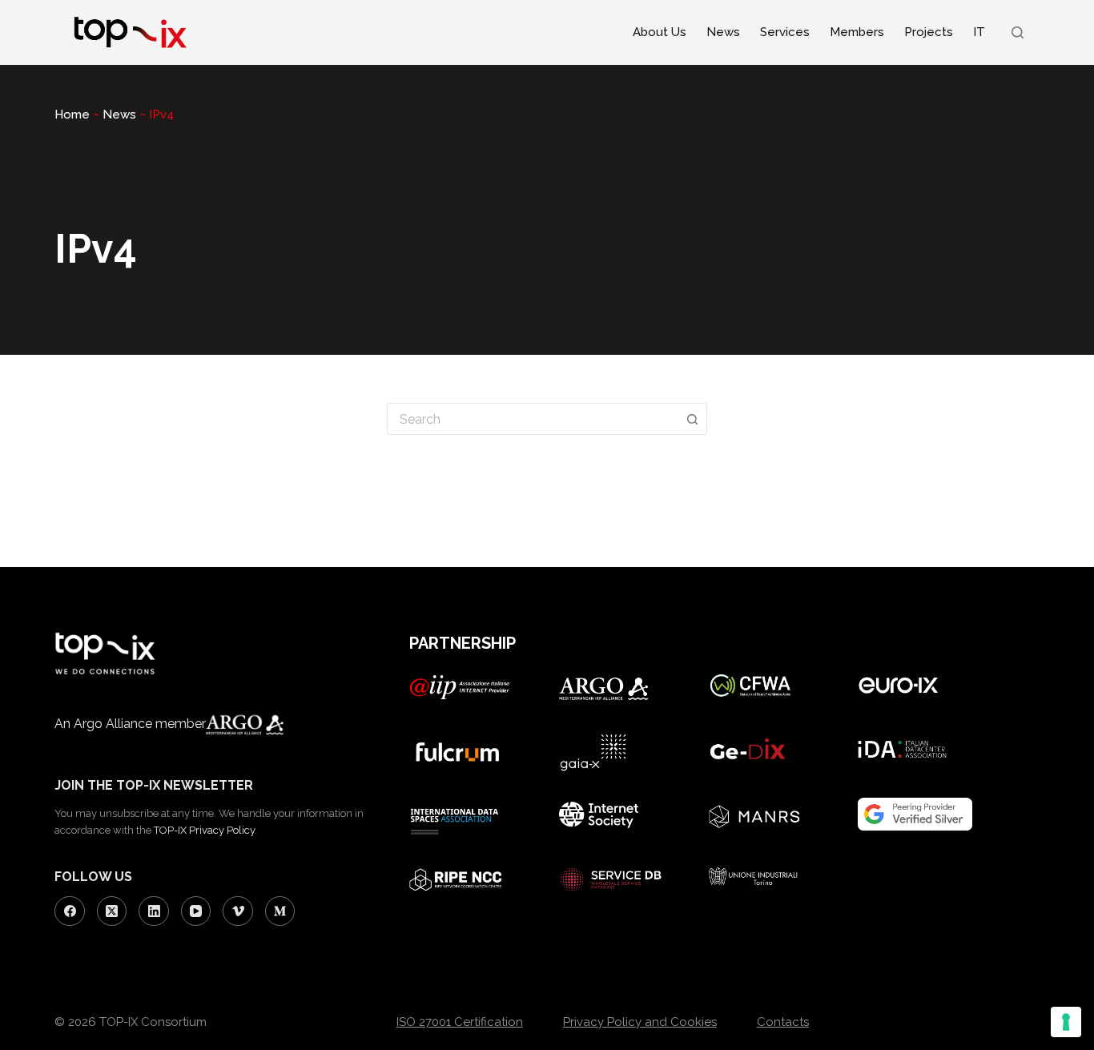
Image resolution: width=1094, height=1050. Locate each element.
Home (72, 114)
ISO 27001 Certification (459, 1022)
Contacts (783, 1022)
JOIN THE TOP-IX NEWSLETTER (153, 785)
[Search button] (692, 419)
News (723, 32)
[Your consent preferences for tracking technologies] (1066, 1022)
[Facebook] (69, 911)
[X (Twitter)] (112, 911)
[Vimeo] (238, 911)
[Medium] (280, 911)
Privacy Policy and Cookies (640, 1022)
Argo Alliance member (140, 723)
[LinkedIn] (154, 911)
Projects (928, 32)
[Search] (1018, 32)
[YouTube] (196, 911)
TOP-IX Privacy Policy (204, 830)
